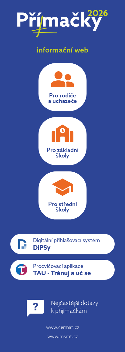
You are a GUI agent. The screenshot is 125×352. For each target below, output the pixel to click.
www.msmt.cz (62, 337)
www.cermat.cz (62, 328)
